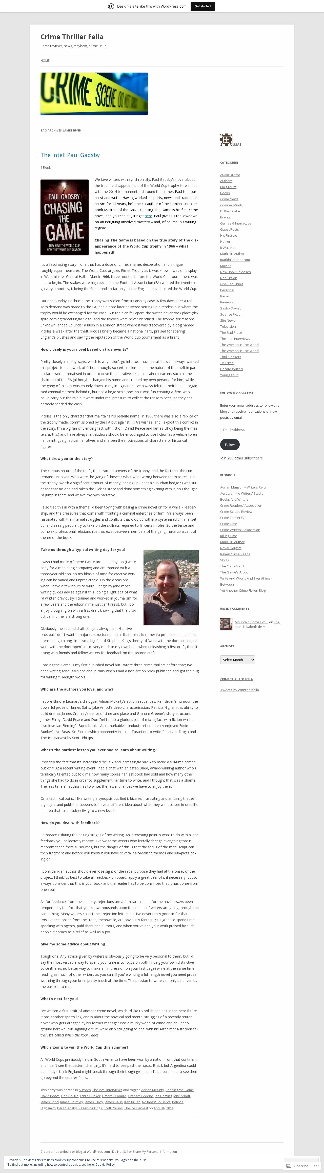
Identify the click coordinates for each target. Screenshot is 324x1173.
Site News (227, 320)
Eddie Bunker (90, 1096)
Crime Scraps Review (236, 511)
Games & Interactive (235, 223)
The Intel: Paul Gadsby (70, 155)
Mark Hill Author (232, 253)
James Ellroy (94, 1102)
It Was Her (228, 247)
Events (225, 217)
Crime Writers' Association (240, 529)
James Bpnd (49, 1102)
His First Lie (228, 235)
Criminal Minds (231, 205)
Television (228, 326)
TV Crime (227, 363)
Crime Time (228, 523)
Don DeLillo (69, 1096)
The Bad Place (231, 332)
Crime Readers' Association (241, 505)
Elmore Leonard (114, 1096)
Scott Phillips (113, 1108)
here (148, 215)
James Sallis (114, 1102)
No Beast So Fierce (156, 1102)
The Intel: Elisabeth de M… (257, 624)
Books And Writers (234, 499)
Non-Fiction (228, 278)
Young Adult (229, 375)
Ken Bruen (132, 1102)
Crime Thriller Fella (72, 36)
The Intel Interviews (107, 1090)
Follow (230, 444)
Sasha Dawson (232, 308)
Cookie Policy (105, 1164)
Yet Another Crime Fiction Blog (243, 590)
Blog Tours (228, 187)
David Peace (50, 1096)
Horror (225, 241)
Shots (224, 560)
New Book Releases (235, 272)
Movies (225, 265)
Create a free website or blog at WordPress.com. (75, 1151)
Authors (85, 1090)
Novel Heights (230, 548)
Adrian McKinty (152, 1090)
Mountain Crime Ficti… (251, 622)
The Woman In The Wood (239, 344)
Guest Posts (229, 229)
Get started (203, 6)
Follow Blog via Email (238, 393)
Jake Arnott (181, 1096)
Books (225, 193)
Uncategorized (231, 369)
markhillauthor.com (235, 259)
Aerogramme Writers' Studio (242, 493)
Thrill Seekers (230, 357)
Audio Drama (230, 174)
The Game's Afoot (234, 572)
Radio (224, 296)
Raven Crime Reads (235, 554)
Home (44, 60)
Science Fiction (231, 314)
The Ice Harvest (136, 1108)
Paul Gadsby (67, 1108)
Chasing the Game (180, 1090)
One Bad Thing (231, 284)
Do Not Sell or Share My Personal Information (144, 1151)
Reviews (226, 302)
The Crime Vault (232, 566)
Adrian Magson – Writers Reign (243, 487)
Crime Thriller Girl (233, 517)
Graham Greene (140, 1096)
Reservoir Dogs (90, 1108)
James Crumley (71, 1102)
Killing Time (228, 536)
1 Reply (46, 167)
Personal (227, 290)
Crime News (229, 199)
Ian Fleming (163, 1096)
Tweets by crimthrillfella (239, 690)
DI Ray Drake (230, 211)
